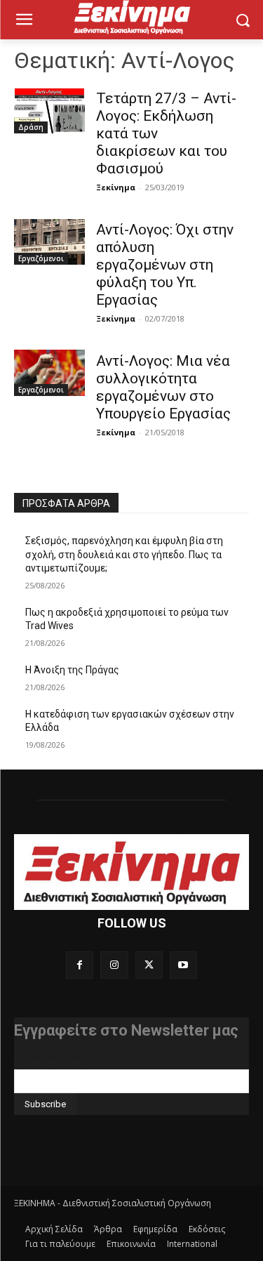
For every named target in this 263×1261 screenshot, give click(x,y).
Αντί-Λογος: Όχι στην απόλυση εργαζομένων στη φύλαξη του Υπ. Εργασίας (165, 264)
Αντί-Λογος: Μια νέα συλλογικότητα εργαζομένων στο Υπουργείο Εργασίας (163, 387)
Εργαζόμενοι (41, 258)
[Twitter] (149, 965)
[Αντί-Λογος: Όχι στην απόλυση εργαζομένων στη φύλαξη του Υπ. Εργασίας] (49, 242)
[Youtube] (183, 965)
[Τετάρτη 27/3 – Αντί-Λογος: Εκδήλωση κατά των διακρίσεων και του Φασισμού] (49, 110)
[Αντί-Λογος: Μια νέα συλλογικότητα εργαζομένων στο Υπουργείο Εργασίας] (49, 372)
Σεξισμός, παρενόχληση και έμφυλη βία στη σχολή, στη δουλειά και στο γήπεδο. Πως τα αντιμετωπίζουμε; (124, 554)
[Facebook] (79, 965)
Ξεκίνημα (115, 187)
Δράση (30, 127)
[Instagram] (114, 965)
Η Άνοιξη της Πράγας (72, 669)
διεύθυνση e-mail (52, 1063)
